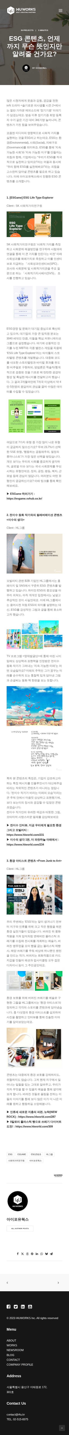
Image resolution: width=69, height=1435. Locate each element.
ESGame (21, 1154)
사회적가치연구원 (16, 1160)
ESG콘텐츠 (36, 1154)
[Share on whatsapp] (42, 1254)
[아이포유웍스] (21, 10)
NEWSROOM (15, 1350)
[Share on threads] (27, 1254)
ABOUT (11, 1340)
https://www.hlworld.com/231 (25, 834)
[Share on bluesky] (46, 1254)
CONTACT (13, 1359)
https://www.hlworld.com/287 (37, 1116)
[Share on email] (51, 1254)
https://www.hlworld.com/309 (34, 1126)
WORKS (12, 1345)
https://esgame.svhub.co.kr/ (24, 498)
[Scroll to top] (62, 1427)
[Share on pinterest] (32, 1254)
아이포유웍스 (41, 68)
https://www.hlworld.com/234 (25, 844)
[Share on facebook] (18, 1254)
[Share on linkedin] (37, 1254)
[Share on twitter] (22, 1254)
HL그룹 (49, 1154)
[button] (60, 10)
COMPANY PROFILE (20, 1364)
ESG (10, 1154)
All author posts (20, 1228)
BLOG (10, 1355)
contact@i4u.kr (16, 1414)
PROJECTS (28, 30)
